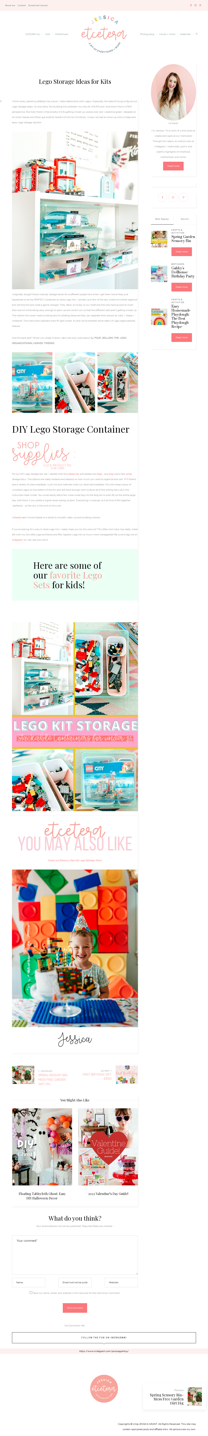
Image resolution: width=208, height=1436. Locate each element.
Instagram (17, 539)
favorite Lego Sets (67, 579)
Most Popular (162, 219)
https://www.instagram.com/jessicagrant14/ (104, 1351)
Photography (147, 34)
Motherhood (61, 34)
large (99, 473)
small (129, 473)
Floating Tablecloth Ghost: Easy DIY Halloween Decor (42, 1196)
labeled (17, 517)
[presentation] (21, 1149)
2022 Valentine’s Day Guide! (108, 1194)
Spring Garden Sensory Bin (183, 239)
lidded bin (73, 473)
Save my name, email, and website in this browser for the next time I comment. (76, 1293)
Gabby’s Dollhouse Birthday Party (183, 272)
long (111, 473)
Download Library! (38, 5)
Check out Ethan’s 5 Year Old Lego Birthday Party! (75, 860)
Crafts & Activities (177, 231)
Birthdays (177, 264)
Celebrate (185, 34)
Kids (47, 34)
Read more (173, 166)
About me (10, 5)
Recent (185, 219)
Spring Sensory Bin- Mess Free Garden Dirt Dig (167, 1398)
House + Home (167, 34)
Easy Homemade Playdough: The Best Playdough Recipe (180, 316)
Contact (22, 5)
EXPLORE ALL (33, 34)
